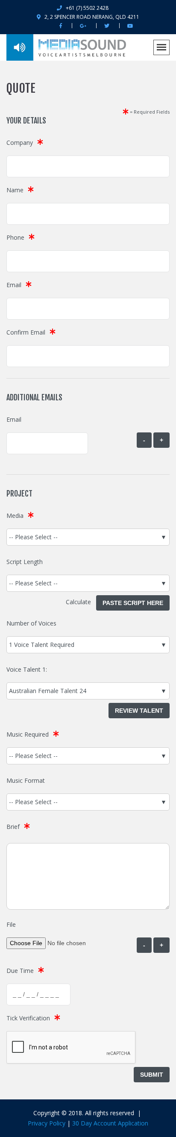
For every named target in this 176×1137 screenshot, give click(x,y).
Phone (15, 237)
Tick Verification (28, 1018)
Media (14, 515)
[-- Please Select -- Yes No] (88, 755)
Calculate (81, 602)
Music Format (25, 780)
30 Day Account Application (110, 1123)
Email (13, 285)
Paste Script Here (133, 602)
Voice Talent (23, 669)
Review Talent (139, 710)
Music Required (27, 734)
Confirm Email (25, 332)
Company (19, 142)
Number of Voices (31, 623)
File (11, 924)
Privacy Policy (46, 1123)
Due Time (20, 971)
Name (14, 190)
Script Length (24, 562)
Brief (13, 827)
